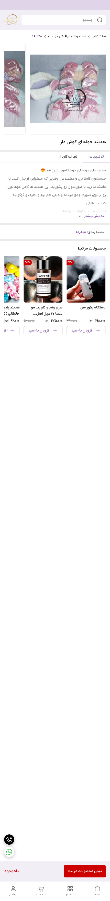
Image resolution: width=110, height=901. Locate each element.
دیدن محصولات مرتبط (85, 871)
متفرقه (36, 36)
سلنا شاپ (99, 36)
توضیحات (97, 156)
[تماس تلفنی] (9, 839)
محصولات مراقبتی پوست (67, 36)
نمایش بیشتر (94, 216)
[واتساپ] (9, 852)
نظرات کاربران (67, 156)
